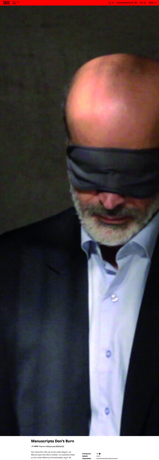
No (110, 3)
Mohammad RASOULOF (55, 446)
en (113, 3)
